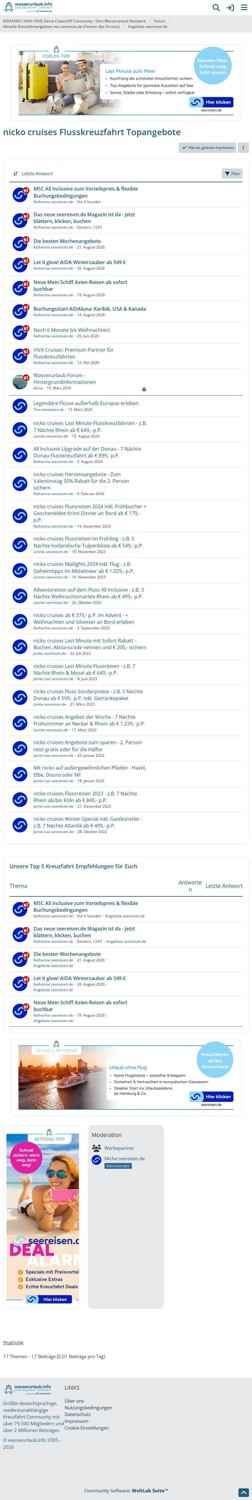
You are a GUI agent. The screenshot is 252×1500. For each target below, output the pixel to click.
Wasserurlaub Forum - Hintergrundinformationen (64, 378)
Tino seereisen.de (48, 409)
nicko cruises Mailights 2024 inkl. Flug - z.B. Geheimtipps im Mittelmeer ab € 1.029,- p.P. (83, 567)
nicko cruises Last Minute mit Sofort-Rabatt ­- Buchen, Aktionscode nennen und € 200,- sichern (89, 644)
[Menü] (244, 8)
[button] (243, 147)
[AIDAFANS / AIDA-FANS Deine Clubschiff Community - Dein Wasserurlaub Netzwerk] (104, 8)
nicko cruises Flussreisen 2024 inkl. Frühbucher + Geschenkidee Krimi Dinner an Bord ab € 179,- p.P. (89, 513)
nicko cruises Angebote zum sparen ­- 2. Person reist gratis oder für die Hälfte (87, 745)
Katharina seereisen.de (53, 201)
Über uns (74, 1401)
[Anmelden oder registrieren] (230, 7)
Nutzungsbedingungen (88, 1407)
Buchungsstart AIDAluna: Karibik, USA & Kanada (89, 308)
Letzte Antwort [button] (37, 173)
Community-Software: (126, 1490)
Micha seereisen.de (124, 1158)
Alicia (38, 388)
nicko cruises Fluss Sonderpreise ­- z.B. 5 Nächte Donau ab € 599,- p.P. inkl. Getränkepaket (88, 695)
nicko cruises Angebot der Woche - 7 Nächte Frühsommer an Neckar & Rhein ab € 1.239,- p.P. (89, 720)
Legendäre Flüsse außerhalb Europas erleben (86, 403)
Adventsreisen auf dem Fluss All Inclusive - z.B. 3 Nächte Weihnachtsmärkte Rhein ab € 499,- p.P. (88, 593)
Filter (235, 173)
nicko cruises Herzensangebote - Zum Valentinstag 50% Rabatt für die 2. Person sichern (81, 481)
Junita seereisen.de (49, 653)
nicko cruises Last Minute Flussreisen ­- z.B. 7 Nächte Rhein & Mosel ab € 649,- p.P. (84, 669)
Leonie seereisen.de (50, 436)
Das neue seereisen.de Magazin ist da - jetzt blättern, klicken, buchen (84, 218)
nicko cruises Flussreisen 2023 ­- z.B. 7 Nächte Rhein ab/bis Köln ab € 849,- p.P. (85, 797)
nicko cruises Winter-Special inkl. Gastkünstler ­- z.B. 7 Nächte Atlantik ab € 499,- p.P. (88, 822)
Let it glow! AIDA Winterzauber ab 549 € (79, 262)
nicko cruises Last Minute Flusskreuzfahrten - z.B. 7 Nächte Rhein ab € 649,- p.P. (90, 426)
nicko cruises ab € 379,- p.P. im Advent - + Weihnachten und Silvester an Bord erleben (83, 618)
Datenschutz (78, 1414)
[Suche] (216, 8)
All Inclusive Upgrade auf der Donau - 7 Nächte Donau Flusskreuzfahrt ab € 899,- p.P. (87, 452)
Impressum (77, 1421)
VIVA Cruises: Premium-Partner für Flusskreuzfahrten (73, 353)
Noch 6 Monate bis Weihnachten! (71, 330)
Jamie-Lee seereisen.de (53, 678)
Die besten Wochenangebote (67, 241)
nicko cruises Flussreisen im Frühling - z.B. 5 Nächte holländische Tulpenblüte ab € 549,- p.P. (88, 542)
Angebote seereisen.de (125, 916)
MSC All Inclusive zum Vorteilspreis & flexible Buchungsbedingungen (85, 192)
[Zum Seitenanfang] (243, 1492)
